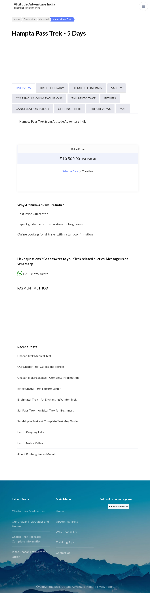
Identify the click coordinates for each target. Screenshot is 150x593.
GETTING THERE (69, 108)
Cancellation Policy (32, 108)
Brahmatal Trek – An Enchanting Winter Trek (47, 399)
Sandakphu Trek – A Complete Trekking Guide (47, 421)
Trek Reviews (100, 108)
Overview (23, 88)
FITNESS (110, 98)
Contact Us (63, 552)
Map (122, 108)
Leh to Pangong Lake (30, 432)
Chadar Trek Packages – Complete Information (48, 377)
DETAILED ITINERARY (87, 88)
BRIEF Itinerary (52, 88)
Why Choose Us (66, 532)
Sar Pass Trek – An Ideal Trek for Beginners (45, 410)
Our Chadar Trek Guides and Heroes (41, 366)
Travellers (87, 171)
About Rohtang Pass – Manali (36, 454)
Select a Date (70, 171)
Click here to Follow (118, 506)
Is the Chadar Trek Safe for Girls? (39, 388)
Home (60, 511)
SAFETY (116, 88)
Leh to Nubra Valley (30, 443)
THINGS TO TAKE (83, 98)
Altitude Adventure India (34, 4)
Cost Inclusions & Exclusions (39, 98)
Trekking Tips (65, 542)
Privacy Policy (104, 586)
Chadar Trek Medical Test (34, 356)
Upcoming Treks (67, 521)
